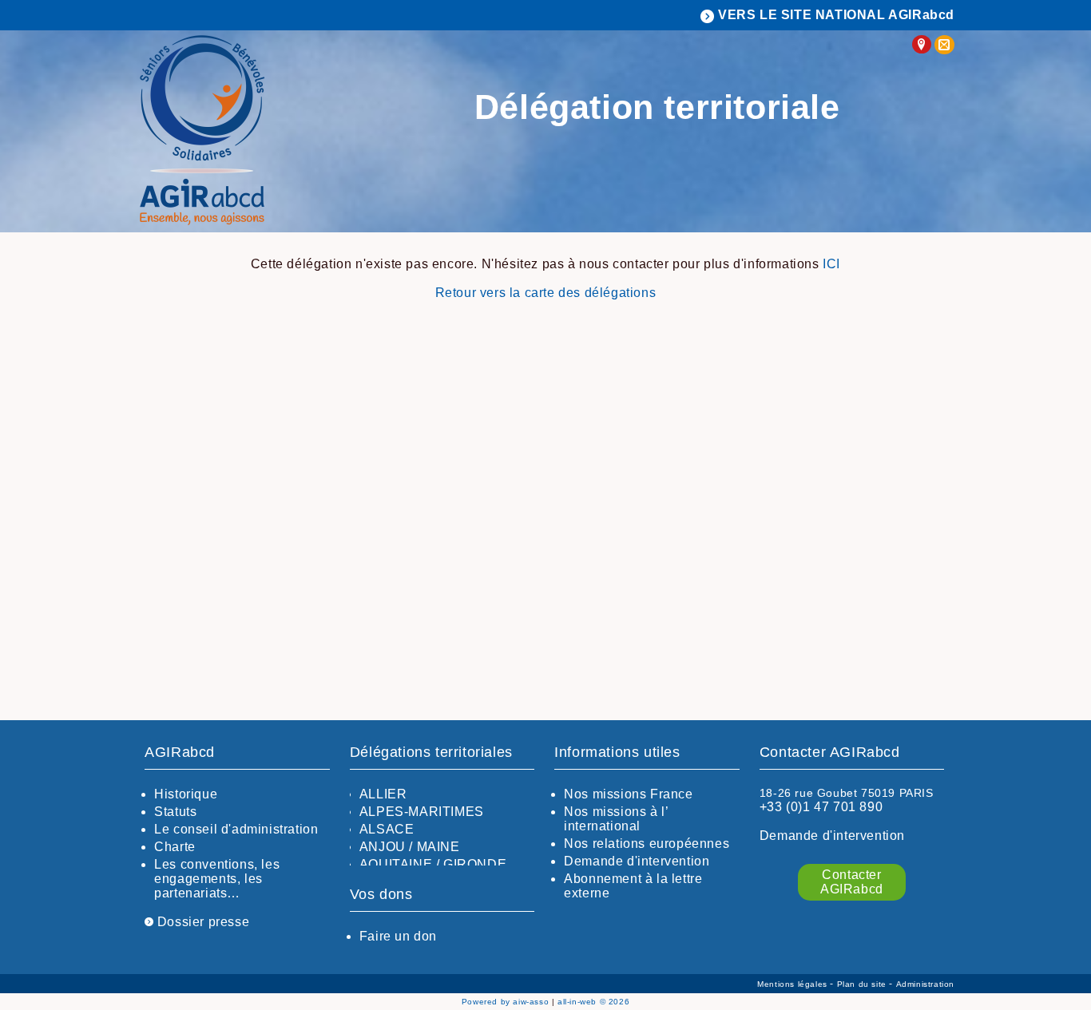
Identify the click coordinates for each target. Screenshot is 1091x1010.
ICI (831, 264)
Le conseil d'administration (236, 829)
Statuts (175, 811)
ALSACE (387, 829)
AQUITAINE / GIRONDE (432, 864)
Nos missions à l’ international (616, 819)
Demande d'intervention (636, 861)
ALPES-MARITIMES (421, 811)
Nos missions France (628, 794)
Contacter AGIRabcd (851, 882)
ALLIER (383, 794)
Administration (925, 984)
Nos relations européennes (646, 843)
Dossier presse (201, 922)
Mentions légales (793, 984)
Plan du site (863, 984)
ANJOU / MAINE (409, 847)
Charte (175, 847)
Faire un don (398, 936)
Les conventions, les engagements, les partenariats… (217, 879)
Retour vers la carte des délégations (546, 292)
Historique (185, 794)
